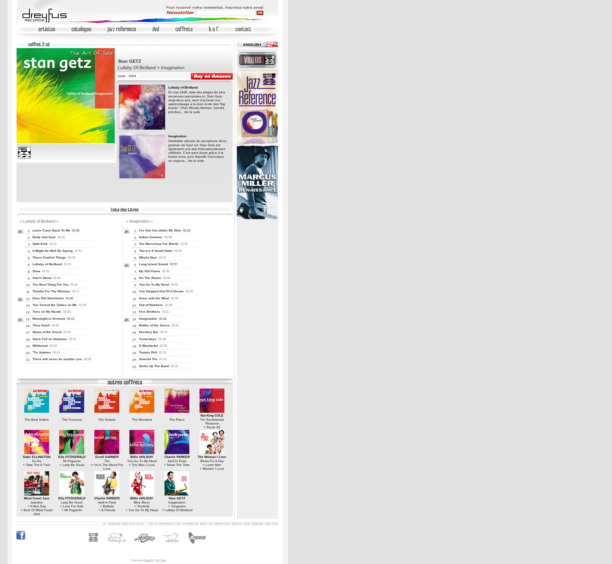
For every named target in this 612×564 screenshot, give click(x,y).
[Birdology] (172, 545)
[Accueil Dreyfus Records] (47, 22)
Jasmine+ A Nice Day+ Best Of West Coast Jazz (37, 506)
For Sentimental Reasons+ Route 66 (212, 421)
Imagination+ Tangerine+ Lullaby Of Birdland (177, 504)
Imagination (177, 136)
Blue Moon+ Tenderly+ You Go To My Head (142, 504)
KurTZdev (160, 560)
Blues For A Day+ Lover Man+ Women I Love (212, 462)
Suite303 (148, 560)
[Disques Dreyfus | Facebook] (21, 539)
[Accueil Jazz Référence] (257, 143)
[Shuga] (196, 545)
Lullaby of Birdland (183, 87)
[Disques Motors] (131, 545)
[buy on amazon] (212, 76)
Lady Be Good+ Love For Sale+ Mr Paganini (71, 504)
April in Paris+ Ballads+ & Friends (107, 504)
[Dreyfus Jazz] (95, 545)
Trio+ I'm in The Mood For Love (107, 462)
